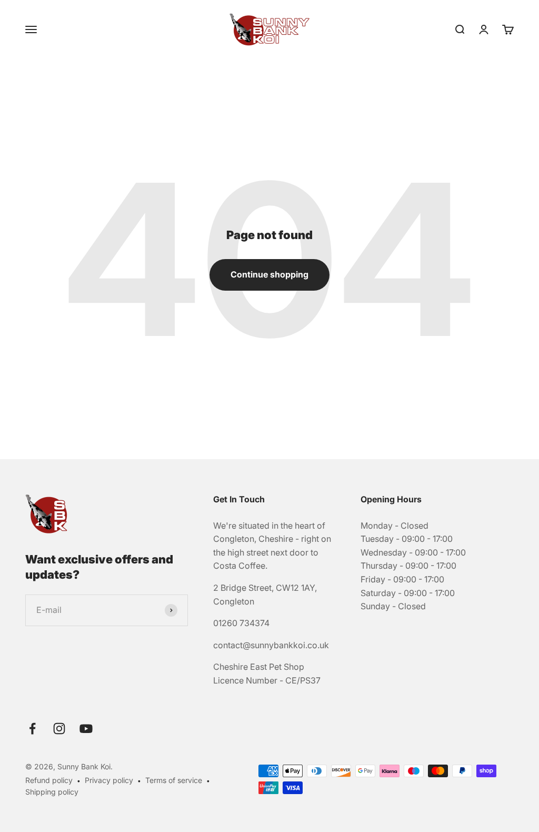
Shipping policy (51, 791)
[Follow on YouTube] (86, 728)
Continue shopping (269, 274)
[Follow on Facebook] (32, 728)
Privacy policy (109, 780)
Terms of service (173, 780)
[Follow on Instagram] (59, 728)
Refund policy (49, 780)
